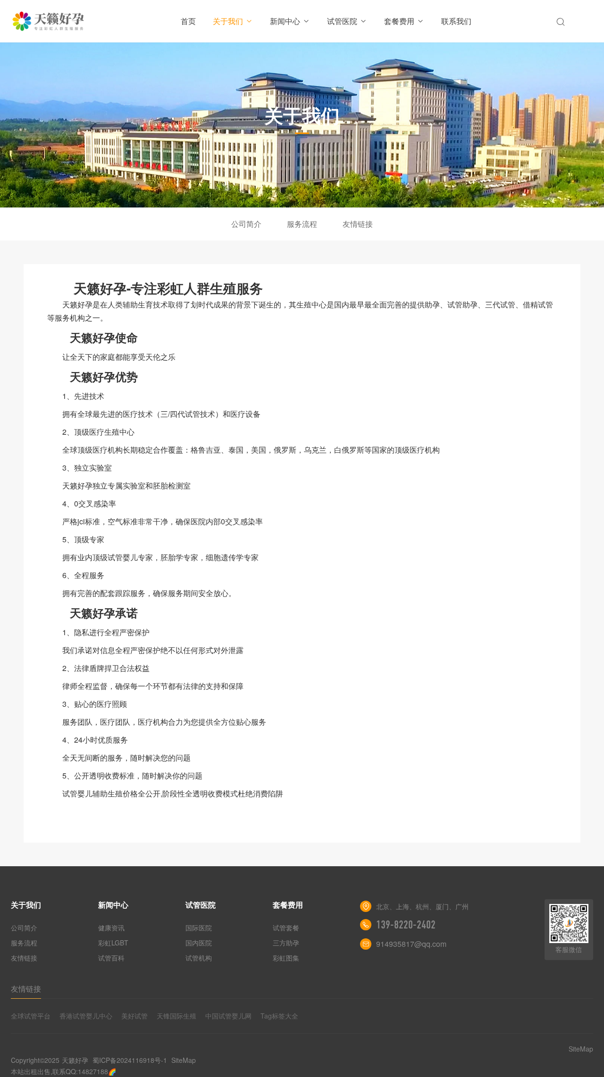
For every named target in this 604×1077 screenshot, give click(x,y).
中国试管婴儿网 (228, 1015)
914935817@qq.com (411, 943)
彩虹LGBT (113, 942)
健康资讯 (111, 927)
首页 (188, 21)
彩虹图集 (286, 957)
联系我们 (456, 21)
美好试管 (134, 1015)
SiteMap (183, 1060)
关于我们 (228, 21)
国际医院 (198, 927)
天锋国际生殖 (176, 1015)
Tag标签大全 (279, 1015)
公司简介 (246, 223)
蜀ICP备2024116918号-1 (129, 1060)
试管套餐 (286, 927)
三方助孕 (286, 942)
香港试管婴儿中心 (85, 1015)
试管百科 (111, 957)
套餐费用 (399, 21)
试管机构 (198, 957)
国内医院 (198, 942)
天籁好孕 (75, 1060)
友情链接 (358, 223)
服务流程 (302, 223)
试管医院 (342, 21)
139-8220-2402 (406, 925)
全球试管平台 (30, 1015)
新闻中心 (285, 21)
